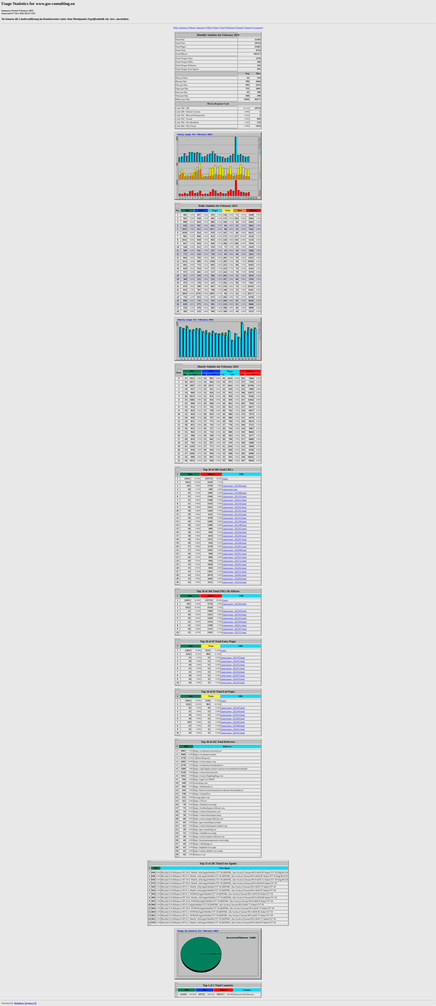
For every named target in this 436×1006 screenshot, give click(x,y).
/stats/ (225, 478)
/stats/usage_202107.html (234, 557)
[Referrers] (231, 27)
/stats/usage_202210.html (234, 582)
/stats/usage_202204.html (234, 532)
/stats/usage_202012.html (234, 500)
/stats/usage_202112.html (234, 560)
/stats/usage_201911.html (234, 553)
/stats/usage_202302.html (234, 485)
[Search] (240, 27)
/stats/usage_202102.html (234, 514)
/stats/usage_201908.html (234, 493)
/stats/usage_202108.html (234, 525)
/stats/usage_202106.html (234, 521)
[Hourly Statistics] (197, 27)
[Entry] (216, 27)
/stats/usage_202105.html (234, 496)
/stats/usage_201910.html (234, 507)
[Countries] (258, 27)
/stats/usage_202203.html (234, 528)
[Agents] (248, 27)
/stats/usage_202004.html (234, 578)
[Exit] (223, 27)
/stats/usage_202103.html (234, 518)
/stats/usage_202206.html (234, 535)
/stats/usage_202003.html (234, 564)
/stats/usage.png (230, 489)
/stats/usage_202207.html (234, 539)
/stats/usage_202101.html (234, 510)
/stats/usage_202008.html (234, 550)
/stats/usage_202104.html (234, 503)
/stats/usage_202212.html (234, 571)
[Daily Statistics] (181, 27)
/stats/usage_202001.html (234, 546)
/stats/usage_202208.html (234, 543)
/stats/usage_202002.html (234, 575)
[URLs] (209, 27)
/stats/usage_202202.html (234, 568)
